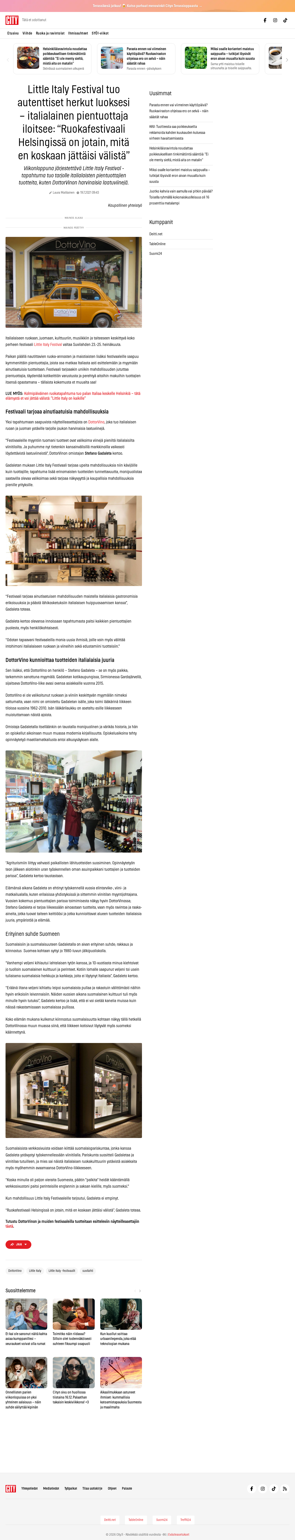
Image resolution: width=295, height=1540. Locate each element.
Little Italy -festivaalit (62, 1271)
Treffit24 (185, 1520)
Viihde (27, 33)
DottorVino (96, 422)
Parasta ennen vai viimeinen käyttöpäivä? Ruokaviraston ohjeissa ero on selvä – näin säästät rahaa (178, 111)
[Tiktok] (285, 20)
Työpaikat (71, 1488)
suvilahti (88, 1271)
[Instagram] (275, 20)
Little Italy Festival (48, 345)
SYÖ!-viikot (100, 33)
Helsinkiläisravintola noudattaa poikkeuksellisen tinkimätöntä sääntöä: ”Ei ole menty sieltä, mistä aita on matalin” (179, 154)
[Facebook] (265, 20)
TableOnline (157, 244)
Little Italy (35, 1271)
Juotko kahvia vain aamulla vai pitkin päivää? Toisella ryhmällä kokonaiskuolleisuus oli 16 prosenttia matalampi (181, 197)
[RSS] (284, 1488)
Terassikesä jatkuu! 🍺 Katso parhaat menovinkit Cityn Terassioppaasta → (147, 6)
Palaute (127, 1488)
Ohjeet (112, 1488)
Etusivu (13, 33)
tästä (9, 1226)
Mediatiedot (51, 1488)
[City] (11, 1488)
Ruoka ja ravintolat (50, 33)
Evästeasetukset (178, 1534)
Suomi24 (155, 254)
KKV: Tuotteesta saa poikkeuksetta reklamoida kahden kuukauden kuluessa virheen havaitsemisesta (177, 132)
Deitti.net (155, 234)
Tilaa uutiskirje (92, 1488)
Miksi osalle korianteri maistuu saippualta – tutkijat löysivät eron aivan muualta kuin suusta (179, 176)
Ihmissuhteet (78, 33)
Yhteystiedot (29, 1488)
